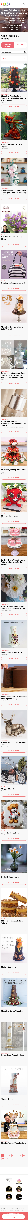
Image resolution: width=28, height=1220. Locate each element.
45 (3, 1158)
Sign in (25, 4)
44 (24, 1155)
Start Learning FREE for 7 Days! (13, 1216)
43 (20, 1155)
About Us (3, 1210)
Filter (4, 58)
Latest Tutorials (20, 44)
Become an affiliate (13, 1210)
